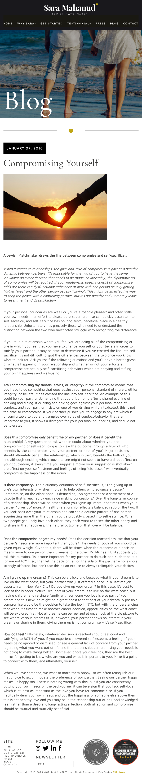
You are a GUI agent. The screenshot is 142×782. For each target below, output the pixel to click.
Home (8, 23)
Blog (114, 23)
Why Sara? (26, 23)
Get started (52, 23)
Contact (131, 23)
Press (101, 23)
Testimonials (79, 23)
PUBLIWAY (119, 772)
